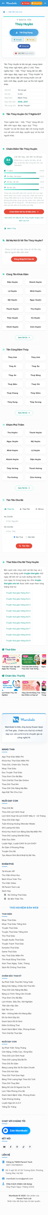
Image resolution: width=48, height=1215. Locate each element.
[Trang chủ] (4, 12)
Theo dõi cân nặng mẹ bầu (15, 788)
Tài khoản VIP (8, 871)
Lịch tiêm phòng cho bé (13, 1091)
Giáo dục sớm (8, 839)
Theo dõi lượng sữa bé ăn (14, 1059)
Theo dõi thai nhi (10, 784)
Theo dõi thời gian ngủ (13, 1075)
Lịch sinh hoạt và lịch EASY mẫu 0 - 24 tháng (24, 816)
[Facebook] (10, 1146)
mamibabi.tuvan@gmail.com (19, 1178)
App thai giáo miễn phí (13, 756)
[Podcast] (17, 1146)
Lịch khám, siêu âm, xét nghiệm (17, 1001)
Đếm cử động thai (11, 1025)
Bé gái (31, 537)
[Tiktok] (23, 1146)
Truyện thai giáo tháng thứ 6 (18, 623)
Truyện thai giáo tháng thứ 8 (18, 635)
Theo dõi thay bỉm (10, 1083)
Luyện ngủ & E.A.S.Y (11, 1103)
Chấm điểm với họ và (22, 212)
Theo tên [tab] (26, 509)
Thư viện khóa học (11, 875)
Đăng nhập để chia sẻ (24, 259)
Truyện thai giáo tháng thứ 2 (18, 599)
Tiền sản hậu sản (10, 1005)
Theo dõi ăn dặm (10, 1063)
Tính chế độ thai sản (12, 1033)
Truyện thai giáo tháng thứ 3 (18, 605)
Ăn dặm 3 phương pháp (13, 847)
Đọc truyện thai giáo (12, 772)
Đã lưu (41, 509)
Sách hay (6, 891)
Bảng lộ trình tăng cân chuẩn (16, 994)
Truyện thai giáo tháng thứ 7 (18, 628)
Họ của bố (8, 517)
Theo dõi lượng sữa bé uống (15, 835)
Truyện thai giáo (10, 928)
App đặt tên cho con (12, 792)
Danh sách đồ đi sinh (12, 1021)
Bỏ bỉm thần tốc (15, 899)
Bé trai (19, 537)
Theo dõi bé (7, 808)
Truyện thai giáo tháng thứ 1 (18, 593)
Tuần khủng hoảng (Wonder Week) (18, 824)
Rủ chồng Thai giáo (17, 895)
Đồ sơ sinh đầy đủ (11, 1017)
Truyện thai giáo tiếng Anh (15, 932)
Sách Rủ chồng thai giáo (14, 967)
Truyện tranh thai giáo (13, 943)
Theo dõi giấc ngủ (11, 820)
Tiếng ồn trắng (9, 1107)
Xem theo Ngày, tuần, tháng (16, 963)
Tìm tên (25, 546)
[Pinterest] (29, 1146)
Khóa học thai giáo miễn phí (15, 760)
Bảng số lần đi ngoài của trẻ (16, 1087)
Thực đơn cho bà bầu (12, 776)
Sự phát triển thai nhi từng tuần (17, 982)
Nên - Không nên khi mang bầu (17, 1013)
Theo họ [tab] (10, 509)
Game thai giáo (9, 951)
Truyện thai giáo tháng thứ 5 (18, 617)
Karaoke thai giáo (10, 947)
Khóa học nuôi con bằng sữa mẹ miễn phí (22, 831)
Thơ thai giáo (8, 936)
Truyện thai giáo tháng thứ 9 (18, 640)
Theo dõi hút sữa (10, 1071)
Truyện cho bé (9, 851)
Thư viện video (9, 883)
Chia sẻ (25, 46)
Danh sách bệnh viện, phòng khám (18, 1029)
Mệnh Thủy (11, 228)
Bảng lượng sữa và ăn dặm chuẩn (18, 1067)
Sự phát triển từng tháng (14, 1048)
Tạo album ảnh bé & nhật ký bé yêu (18, 855)
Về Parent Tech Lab (11, 887)
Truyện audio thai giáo (13, 940)
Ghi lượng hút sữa (11, 827)
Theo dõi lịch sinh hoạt (13, 812)
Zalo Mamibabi (18, 1130)
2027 (26, 102)
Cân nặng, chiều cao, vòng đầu (17, 1051)
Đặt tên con (8, 1009)
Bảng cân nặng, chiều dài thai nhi (18, 986)
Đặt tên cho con (15, 12)
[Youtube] (4, 1146)
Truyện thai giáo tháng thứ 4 (18, 611)
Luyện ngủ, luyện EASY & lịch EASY (19, 843)
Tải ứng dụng (25, 32)
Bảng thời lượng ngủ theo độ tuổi (18, 1079)
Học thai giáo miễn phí (13, 955)
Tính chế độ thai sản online (15, 780)
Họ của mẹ (8, 527)
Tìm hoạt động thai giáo (13, 959)
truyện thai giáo (31, 573)
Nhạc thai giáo (9, 768)
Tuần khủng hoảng (11, 1099)
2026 (20, 102)
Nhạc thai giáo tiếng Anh (14, 924)
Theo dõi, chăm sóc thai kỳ (15, 764)
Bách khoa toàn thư (11, 879)
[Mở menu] (45, 3)
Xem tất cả (23, 337)
